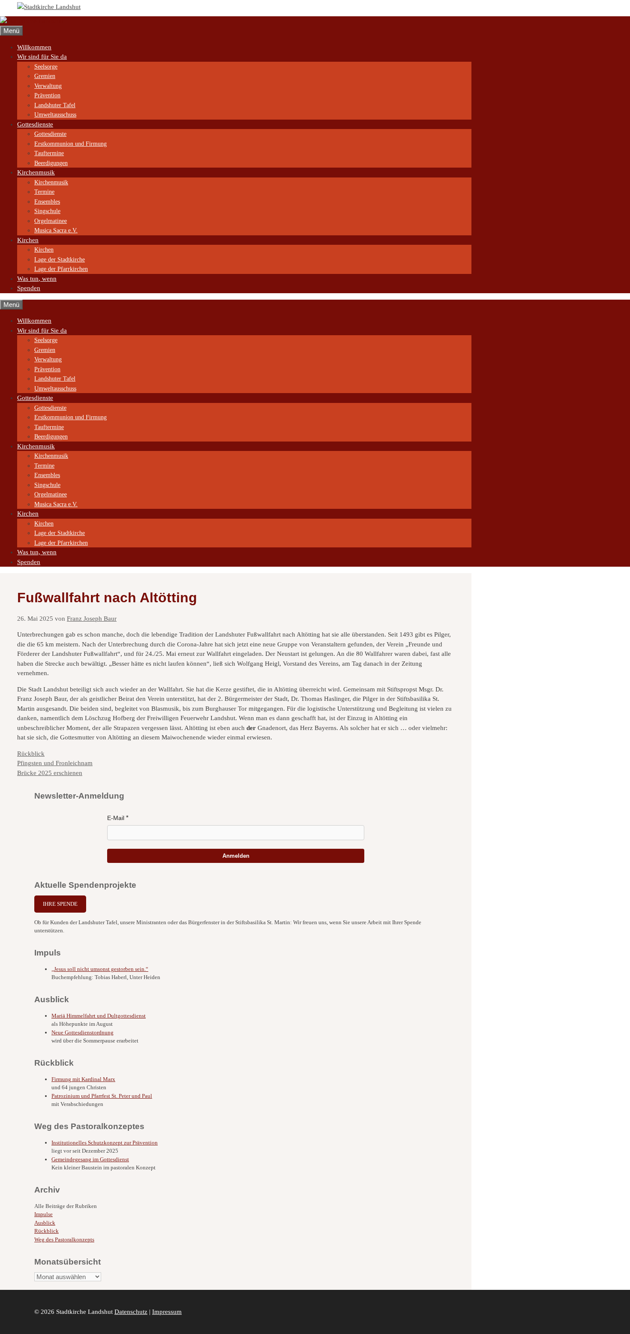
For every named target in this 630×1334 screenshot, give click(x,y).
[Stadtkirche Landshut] (31, 21)
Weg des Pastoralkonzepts (64, 1239)
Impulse (43, 1214)
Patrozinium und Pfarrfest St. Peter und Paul (101, 1096)
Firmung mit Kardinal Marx (83, 1079)
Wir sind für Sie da (42, 56)
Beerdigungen (51, 163)
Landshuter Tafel (54, 105)
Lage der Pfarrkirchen (61, 269)
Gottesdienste (35, 124)
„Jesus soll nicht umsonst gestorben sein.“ (99, 969)
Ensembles (47, 201)
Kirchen (28, 240)
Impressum (167, 1311)
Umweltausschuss (55, 114)
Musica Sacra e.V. (56, 230)
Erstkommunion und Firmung (70, 144)
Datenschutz (130, 1311)
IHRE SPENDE (60, 904)
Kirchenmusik (36, 172)
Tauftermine (49, 153)
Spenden (28, 288)
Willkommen (34, 47)
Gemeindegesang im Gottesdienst (90, 1159)
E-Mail (115, 817)
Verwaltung (48, 86)
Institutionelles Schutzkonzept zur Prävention (104, 1142)
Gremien (44, 76)
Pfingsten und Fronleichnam (55, 763)
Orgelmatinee (50, 221)
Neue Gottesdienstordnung (82, 1032)
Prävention (47, 95)
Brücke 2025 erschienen (49, 772)
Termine (44, 192)
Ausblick (44, 1223)
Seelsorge (45, 66)
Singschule (47, 211)
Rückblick (31, 753)
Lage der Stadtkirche (59, 259)
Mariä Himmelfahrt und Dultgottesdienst (98, 1016)
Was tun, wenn (37, 278)
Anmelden (235, 856)
